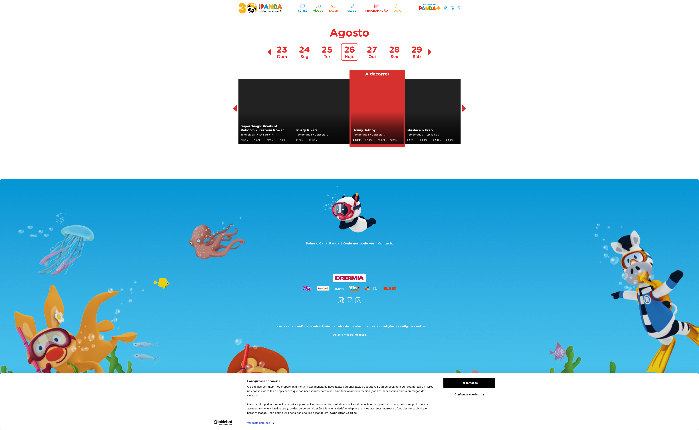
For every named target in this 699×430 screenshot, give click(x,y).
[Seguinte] (464, 108)
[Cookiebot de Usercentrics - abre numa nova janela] (223, 423)
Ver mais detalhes (258, 422)
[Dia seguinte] (430, 52)
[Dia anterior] (269, 52)
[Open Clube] (358, 11)
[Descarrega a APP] (430, 8)
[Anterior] (235, 108)
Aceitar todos (469, 382)
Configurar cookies (467, 394)
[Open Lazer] (340, 11)
